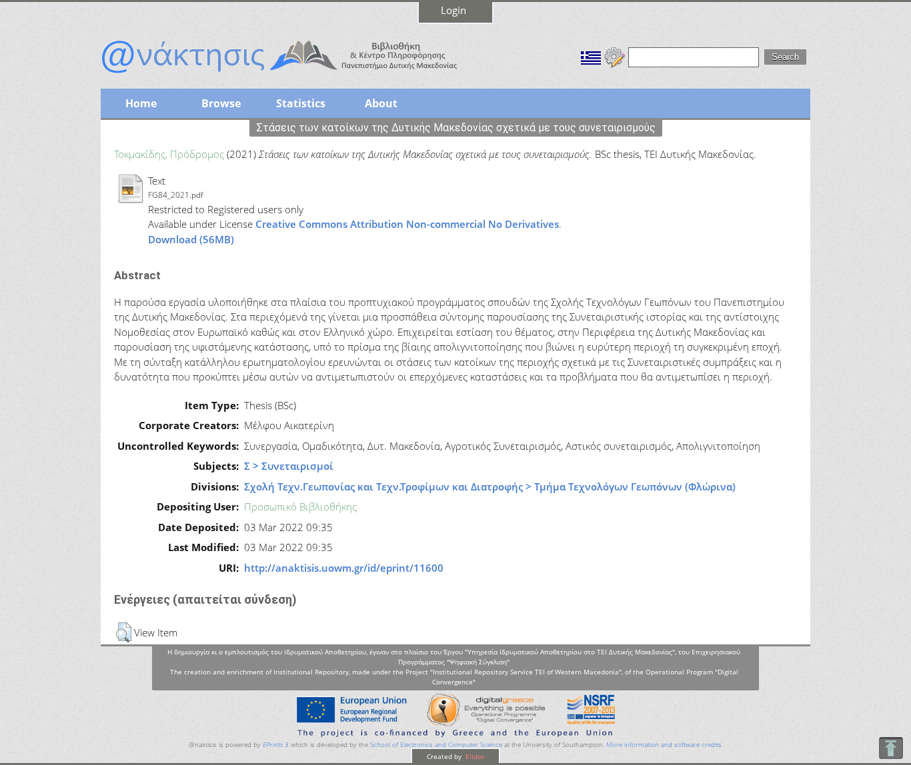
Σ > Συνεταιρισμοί (288, 465)
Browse (221, 103)
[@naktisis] (301, 74)
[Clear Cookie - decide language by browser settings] (615, 56)
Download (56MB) (191, 239)
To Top (891, 748)
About (381, 103)
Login (453, 10)
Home (141, 103)
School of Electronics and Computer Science (436, 744)
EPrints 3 (276, 744)
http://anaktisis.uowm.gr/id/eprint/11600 (343, 567)
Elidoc (474, 756)
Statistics (300, 103)
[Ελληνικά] (591, 56)
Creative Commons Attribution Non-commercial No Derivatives (407, 224)
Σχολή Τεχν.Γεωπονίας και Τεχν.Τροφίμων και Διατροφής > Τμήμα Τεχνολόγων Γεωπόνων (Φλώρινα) (490, 486)
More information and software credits (664, 744)
